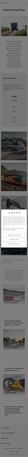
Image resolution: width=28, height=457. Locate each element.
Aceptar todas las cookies (14, 235)
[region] (14, 228)
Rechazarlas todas (14, 239)
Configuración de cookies (14, 243)
